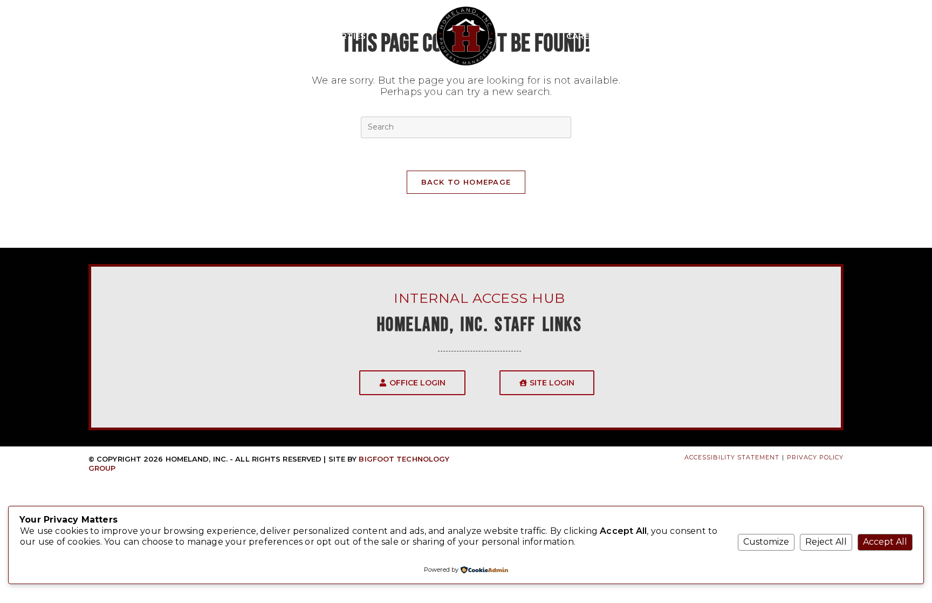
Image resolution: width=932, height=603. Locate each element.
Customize (766, 542)
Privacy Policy (815, 457)
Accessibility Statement (731, 457)
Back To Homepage (466, 182)
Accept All (885, 542)
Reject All (826, 542)
